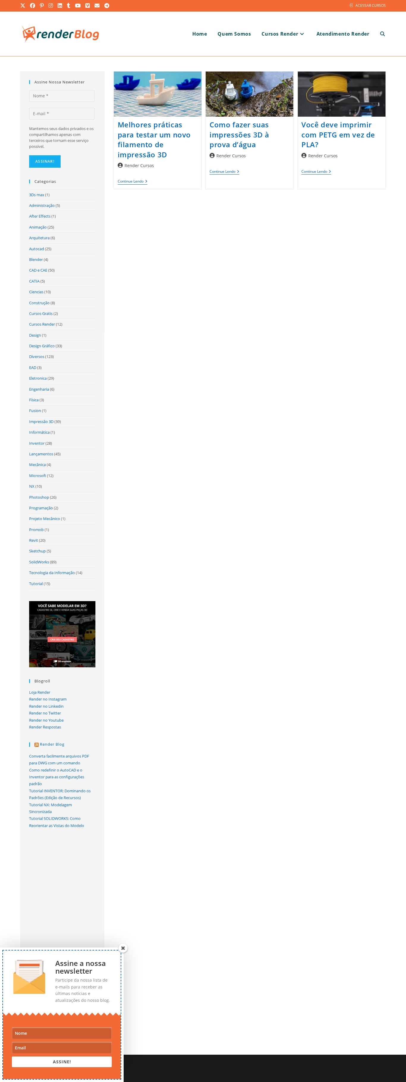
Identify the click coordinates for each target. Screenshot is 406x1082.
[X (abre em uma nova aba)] (24, 6)
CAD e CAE (38, 270)
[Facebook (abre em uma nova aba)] (33, 6)
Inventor (37, 443)
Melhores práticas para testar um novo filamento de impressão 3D (154, 139)
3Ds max (36, 194)
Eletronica (38, 378)
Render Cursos (139, 165)
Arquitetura (39, 237)
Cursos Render (42, 324)
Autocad (36, 248)
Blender (36, 259)
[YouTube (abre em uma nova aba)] (78, 6)
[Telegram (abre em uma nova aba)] (107, 6)
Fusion (35, 410)
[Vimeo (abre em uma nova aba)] (87, 6)
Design (35, 335)
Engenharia (39, 389)
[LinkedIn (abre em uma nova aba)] (60, 6)
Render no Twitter (45, 713)
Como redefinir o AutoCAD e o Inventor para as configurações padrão (56, 777)
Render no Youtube (46, 720)
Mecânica (37, 464)
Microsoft (37, 475)
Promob (36, 529)
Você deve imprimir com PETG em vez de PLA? (338, 134)
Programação (41, 508)
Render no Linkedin (46, 706)
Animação (38, 227)
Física (34, 400)
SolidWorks (39, 562)
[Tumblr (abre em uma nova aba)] (69, 6)
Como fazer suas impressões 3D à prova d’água (239, 134)
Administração (42, 205)
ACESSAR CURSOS (370, 5)
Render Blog (52, 744)
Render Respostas (45, 727)
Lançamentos (41, 454)
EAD (32, 367)
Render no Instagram (48, 699)
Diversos (36, 356)
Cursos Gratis (41, 313)
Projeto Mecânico (44, 518)
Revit (33, 540)
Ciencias (36, 291)
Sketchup (37, 551)
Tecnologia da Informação (52, 572)
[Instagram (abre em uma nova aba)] (51, 6)
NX (31, 486)
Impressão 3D (41, 421)
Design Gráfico (42, 345)
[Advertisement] (250, 262)
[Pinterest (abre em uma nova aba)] (42, 6)
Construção (39, 302)
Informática (39, 432)
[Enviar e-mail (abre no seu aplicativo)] (97, 6)
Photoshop (39, 497)
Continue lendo (132, 181)
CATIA (34, 281)
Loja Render (39, 692)
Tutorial (36, 583)
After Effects (40, 216)
